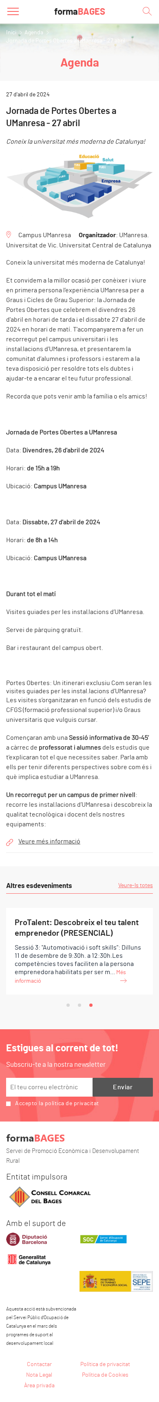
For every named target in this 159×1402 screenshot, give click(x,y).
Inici (11, 33)
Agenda (33, 33)
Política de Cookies (105, 1375)
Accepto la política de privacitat (57, 1103)
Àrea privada (39, 1386)
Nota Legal (39, 1375)
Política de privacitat (105, 1364)
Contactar (39, 1364)
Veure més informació (49, 841)
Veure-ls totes (135, 885)
